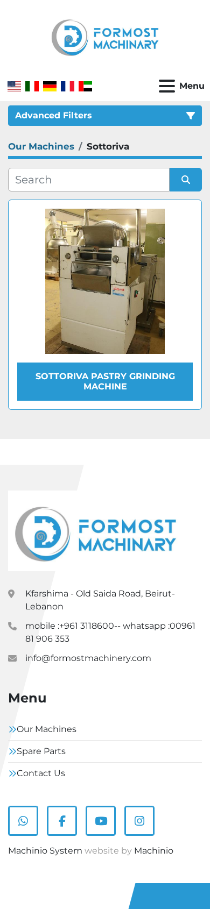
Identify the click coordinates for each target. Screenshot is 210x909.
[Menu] (167, 86)
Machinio (153, 851)
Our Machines (46, 729)
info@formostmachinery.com (88, 658)
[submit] (186, 179)
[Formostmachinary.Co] (95, 530)
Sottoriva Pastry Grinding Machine (105, 381)
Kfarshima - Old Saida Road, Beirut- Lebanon (100, 600)
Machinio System (45, 851)
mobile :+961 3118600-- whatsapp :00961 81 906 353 (110, 632)
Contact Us (41, 773)
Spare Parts (41, 751)
